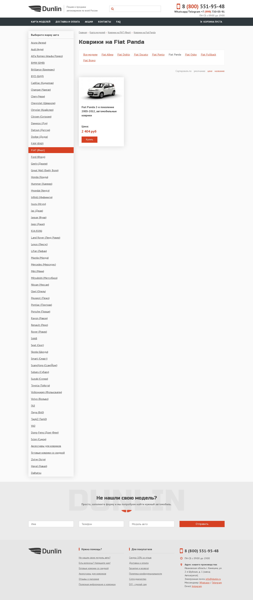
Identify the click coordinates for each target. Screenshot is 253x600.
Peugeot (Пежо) (40, 298)
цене (210, 71)
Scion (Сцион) (38, 439)
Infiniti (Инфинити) (41, 197)
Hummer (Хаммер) (41, 183)
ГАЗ (33, 405)
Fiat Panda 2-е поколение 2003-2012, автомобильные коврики (99, 111)
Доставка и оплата (68, 21)
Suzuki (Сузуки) (39, 378)
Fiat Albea (107, 54)
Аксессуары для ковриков (46, 446)
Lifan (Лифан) (39, 251)
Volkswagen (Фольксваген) (46, 392)
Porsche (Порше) (40, 311)
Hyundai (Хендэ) (40, 190)
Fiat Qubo (191, 54)
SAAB (34, 338)
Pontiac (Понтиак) (41, 304)
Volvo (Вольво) (40, 399)
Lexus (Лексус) (39, 244)
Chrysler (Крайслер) (42, 110)
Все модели (90, 54)
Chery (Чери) (38, 96)
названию (220, 71)
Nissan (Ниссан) (40, 284)
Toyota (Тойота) (40, 385)
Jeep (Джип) (38, 224)
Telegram (217, 582)
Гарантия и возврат (139, 568)
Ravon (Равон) (39, 318)
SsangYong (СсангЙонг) (44, 365)
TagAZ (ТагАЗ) (39, 419)
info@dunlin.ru (213, 579)
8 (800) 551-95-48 (202, 550)
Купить (89, 139)
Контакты (104, 21)
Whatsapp (204, 582)
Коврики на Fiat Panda (145, 32)
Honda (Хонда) (39, 177)
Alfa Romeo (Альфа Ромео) (47, 56)
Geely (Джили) (39, 163)
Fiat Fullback (208, 54)
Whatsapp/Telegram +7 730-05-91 (199, 11)
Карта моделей (40, 21)
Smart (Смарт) (39, 358)
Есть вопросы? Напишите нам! (94, 562)
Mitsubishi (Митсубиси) (44, 278)
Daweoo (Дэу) (39, 123)
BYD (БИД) (37, 76)
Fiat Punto (158, 54)
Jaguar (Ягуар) (38, 217)
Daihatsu (36, 473)
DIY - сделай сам (138, 584)
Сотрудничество (137, 579)
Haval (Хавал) (39, 466)
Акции (89, 21)
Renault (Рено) (39, 325)
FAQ (118, 21)
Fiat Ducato (141, 54)
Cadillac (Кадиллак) (42, 83)
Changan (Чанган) (41, 89)
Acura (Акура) (38, 42)
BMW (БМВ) (38, 62)
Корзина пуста (212, 21)
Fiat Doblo (123, 54)
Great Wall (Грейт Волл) (45, 170)
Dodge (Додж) (39, 136)
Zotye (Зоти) (38, 459)
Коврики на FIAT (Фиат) (119, 32)
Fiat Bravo (89, 60)
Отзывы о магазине (89, 579)
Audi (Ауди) (37, 49)
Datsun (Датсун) (40, 130)
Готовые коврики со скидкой (48, 452)
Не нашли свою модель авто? (94, 557)
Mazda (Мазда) (40, 257)
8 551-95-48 (203, 6)
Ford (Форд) (38, 157)
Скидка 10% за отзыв (140, 557)
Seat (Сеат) (37, 345)
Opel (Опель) (38, 291)
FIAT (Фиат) (38, 150)
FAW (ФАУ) (37, 143)
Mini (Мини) (37, 271)
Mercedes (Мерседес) (43, 264)
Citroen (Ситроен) (41, 116)
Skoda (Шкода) (39, 352)
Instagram (197, 586)
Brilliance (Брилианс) (43, 69)
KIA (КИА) (36, 231)
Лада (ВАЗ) (37, 412)
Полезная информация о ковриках (97, 584)
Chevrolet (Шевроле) (43, 103)
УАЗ (33, 425)
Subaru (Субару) (40, 372)
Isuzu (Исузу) (38, 204)
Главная (83, 32)
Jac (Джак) (37, 210)
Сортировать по (184, 71)
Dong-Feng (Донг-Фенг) (45, 432)
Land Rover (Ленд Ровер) (45, 237)
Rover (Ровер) (39, 331)
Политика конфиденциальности (145, 573)
